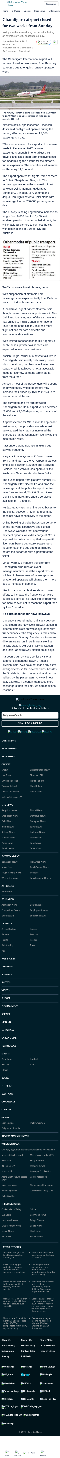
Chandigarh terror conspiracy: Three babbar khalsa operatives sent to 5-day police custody (43, 1285)
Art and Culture (9, 944)
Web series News (10, 893)
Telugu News (8, 1246)
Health (5, 955)
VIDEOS (6, 1006)
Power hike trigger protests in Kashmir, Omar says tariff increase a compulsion (14, 1283)
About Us (6, 1355)
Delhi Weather (8, 1211)
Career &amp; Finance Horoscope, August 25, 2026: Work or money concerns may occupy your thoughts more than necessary (43, 1320)
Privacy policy (8, 1361)
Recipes (33, 955)
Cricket (27, 11)
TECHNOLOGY (9, 1061)
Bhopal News (36, 826)
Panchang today (9, 1206)
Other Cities (35, 864)
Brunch (33, 944)
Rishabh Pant (36, 801)
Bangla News (36, 1241)
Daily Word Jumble (11, 1144)
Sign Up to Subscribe (30, 736)
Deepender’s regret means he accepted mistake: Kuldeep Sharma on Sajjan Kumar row (41, 1338)
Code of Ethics (47, 1366)
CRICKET (6, 780)
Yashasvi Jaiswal (9, 801)
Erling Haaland (37, 1176)
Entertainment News (11, 1241)
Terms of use (46, 1355)
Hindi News (35, 1246)
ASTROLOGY (8, 901)
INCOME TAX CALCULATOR (15, 1152)
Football (34, 1074)
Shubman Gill (36, 791)
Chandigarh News (10, 831)
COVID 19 (6, 1125)
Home (5, 11)
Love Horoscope (9, 1201)
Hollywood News (38, 877)
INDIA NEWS (8, 772)
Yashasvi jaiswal (37, 1181)
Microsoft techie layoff (12, 1170)
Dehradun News (38, 831)
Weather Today (28, 1361)
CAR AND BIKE (9, 1053)
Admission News (9, 920)
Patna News (7, 858)
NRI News (6, 1252)
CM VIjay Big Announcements (16, 1165)
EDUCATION (8, 915)
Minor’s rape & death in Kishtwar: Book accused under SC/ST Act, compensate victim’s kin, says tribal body (15, 1338)
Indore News (8, 842)
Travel (32, 961)
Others (5, 1085)
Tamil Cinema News (39, 883)
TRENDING (7, 982)
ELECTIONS (7, 1109)
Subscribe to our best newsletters (30, 720)
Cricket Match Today (40, 785)
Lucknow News (37, 847)
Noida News (36, 853)
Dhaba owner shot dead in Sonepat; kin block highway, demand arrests (14, 1301)
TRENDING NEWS (11, 1160)
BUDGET (6, 1014)
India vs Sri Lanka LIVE (12, 812)
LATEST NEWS (9, 756)
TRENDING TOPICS (11, 1219)
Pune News (35, 858)
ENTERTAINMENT (10, 872)
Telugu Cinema (37, 1236)
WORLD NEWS (9, 764)
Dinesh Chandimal (10, 807)
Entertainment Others (40, 893)
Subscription (8, 1366)
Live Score (6, 791)
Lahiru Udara (36, 807)
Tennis (33, 1080)
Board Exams (36, 920)
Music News (7, 883)
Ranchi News (8, 864)
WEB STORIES (9, 974)
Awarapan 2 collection (40, 1187)
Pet (3, 966)
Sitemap (5, 1372)
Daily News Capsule (12, 728)
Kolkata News (8, 847)
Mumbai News (8, 853)
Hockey (5, 1080)
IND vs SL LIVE (9, 1181)
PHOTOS (6, 998)
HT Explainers (36, 1252)
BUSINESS (7, 990)
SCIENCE (6, 1029)
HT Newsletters (47, 1361)
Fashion (5, 950)
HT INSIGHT (8, 1101)
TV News (34, 888)
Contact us (26, 1355)
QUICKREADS (8, 1117)
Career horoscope (38, 1192)
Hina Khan (7, 1176)
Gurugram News (38, 837)
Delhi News (7, 837)
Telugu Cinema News (11, 888)
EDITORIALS (8, 1045)
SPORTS (6, 1069)
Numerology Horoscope (41, 1201)
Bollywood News (10, 877)
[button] (4, 4)
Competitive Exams (11, 926)
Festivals (34, 950)
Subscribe (51, 4)
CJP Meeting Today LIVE (41, 1206)
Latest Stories (11, 1262)
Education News (38, 931)
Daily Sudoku (8, 1138)
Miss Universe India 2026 (42, 1170)
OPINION (6, 1037)
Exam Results (8, 931)
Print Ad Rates (28, 1366)
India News (39, 11)
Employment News (39, 926)
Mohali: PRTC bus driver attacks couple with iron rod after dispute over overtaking (15, 1318)
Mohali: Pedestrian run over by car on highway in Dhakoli (43, 1270)
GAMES (5, 1133)
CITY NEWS (7, 820)
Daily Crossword (38, 1138)
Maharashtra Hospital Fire (42, 1165)
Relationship (7, 961)
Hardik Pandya (37, 796)
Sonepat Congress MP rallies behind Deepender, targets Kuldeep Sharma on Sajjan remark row (43, 1302)
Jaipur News (36, 842)
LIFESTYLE (7, 939)
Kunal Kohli (7, 1187)
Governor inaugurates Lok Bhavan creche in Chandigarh (13, 1270)
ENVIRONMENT (10, 1021)
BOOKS (5, 1093)
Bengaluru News (9, 826)
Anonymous (11, 51)
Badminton (7, 1074)
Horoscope (7, 907)
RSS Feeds (26, 1372)
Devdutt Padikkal (10, 796)
